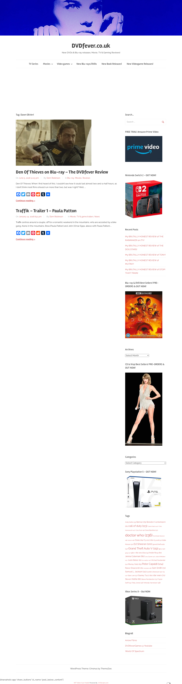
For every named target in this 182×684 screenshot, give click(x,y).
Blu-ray (70, 178)
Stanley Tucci (145, 575)
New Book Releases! (112, 63)
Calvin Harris (153, 526)
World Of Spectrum (134, 651)
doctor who (139, 535)
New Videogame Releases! (140, 63)
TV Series (33, 63)
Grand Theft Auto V (143, 548)
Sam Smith (159, 568)
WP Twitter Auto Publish (81, 683)
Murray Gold (135, 564)
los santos (146, 560)
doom (131, 540)
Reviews (86, 178)
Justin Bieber (135, 560)
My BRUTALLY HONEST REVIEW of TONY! (145, 255)
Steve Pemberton (149, 579)
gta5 (128, 553)
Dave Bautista (151, 530)
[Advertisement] (91, 90)
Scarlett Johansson (154, 572)
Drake (139, 540)
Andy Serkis (130, 522)
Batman (141, 522)
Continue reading (24, 200)
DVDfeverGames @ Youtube (138, 646)
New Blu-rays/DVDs (87, 63)
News (97, 216)
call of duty (137, 525)
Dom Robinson (53, 178)
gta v (134, 553)
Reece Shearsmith (134, 568)
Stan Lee (133, 575)
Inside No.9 (155, 553)
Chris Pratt (140, 530)
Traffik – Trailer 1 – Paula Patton (46, 211)
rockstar (148, 568)
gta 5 (162, 549)
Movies (46, 63)
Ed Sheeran (143, 544)
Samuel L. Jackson (135, 571)
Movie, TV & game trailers (81, 216)
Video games (63, 63)
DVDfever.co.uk (91, 45)
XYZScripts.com (103, 683)
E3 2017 (148, 540)
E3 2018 (158, 540)
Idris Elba (144, 553)
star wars (159, 575)
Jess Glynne (150, 556)
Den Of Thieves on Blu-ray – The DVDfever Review (62, 172)
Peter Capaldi (152, 563)
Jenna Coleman (135, 556)
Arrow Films (131, 640)
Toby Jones (137, 583)
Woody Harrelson (152, 583)
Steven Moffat (133, 579)
